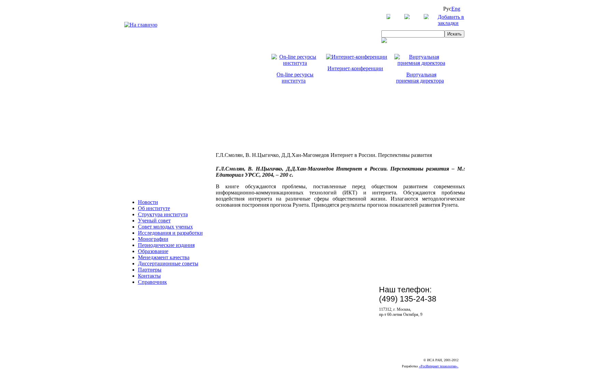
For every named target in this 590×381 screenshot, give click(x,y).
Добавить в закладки (451, 20)
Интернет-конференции (355, 68)
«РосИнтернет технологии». (439, 366)
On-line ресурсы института (295, 78)
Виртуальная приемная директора (420, 78)
